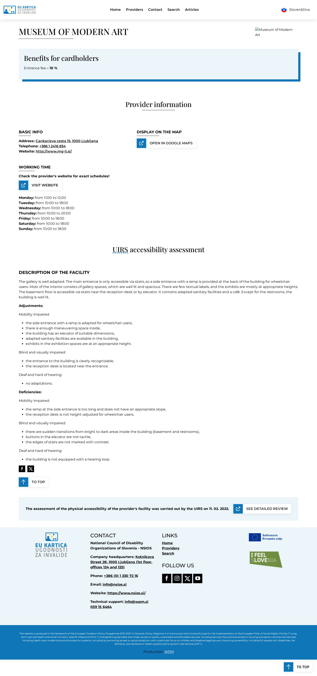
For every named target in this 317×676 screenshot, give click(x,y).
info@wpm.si (136, 602)
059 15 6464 (101, 607)
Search (174, 10)
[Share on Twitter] (30, 468)
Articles (192, 10)
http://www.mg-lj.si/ (54, 151)
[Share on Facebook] (22, 468)
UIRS (120, 249)
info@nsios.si (115, 584)
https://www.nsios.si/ (126, 593)
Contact (155, 10)
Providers (134, 10)
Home (115, 10)
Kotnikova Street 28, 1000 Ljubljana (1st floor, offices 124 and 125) (122, 562)
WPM (169, 652)
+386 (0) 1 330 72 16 (121, 576)
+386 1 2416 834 (52, 146)
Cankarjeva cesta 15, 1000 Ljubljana (67, 141)
